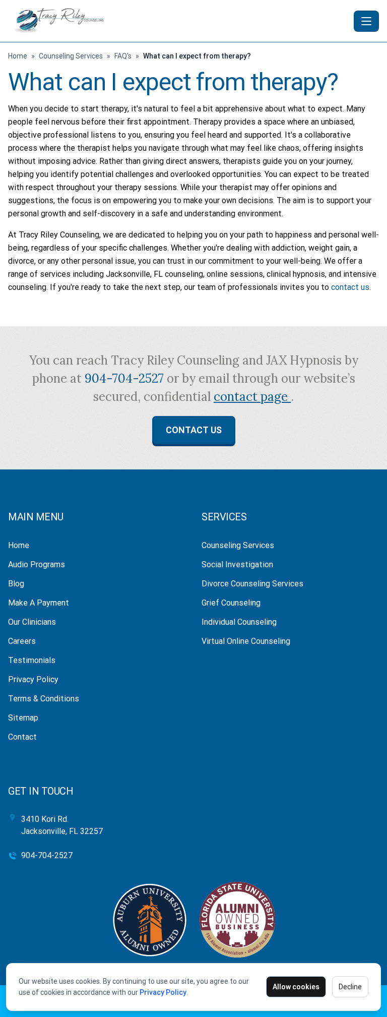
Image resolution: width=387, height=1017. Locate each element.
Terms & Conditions (43, 698)
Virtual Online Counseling (246, 641)
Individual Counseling (239, 622)
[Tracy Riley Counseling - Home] (179, 21)
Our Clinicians (32, 622)
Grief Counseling (231, 603)
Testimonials (31, 660)
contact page (252, 396)
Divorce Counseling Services (252, 583)
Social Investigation (237, 564)
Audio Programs (36, 564)
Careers (22, 641)
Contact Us (194, 430)
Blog (16, 583)
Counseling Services (71, 56)
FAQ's (123, 56)
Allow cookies (296, 987)
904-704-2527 (126, 378)
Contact (22, 737)
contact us (350, 287)
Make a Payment (38, 603)
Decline (350, 987)
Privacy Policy (163, 992)
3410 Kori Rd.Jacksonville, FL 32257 (62, 825)
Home (17, 56)
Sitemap (23, 718)
